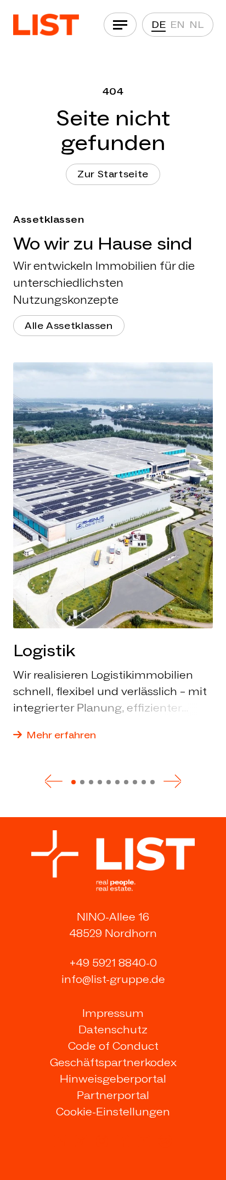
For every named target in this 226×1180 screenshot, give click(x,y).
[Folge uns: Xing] (81, 1141)
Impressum (113, 1013)
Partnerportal (113, 1095)
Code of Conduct (113, 1045)
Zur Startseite (113, 174)
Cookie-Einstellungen (113, 1111)
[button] (54, 781)
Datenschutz (113, 1029)
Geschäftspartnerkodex (113, 1062)
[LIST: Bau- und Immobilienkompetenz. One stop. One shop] (46, 25)
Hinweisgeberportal (113, 1078)
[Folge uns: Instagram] (102, 1141)
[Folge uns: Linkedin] (60, 1141)
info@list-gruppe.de (113, 979)
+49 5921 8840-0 (113, 962)
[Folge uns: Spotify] (165, 1141)
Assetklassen (48, 219)
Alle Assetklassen (69, 326)
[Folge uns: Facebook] (123, 1141)
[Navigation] (120, 24)
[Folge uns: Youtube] (144, 1141)
